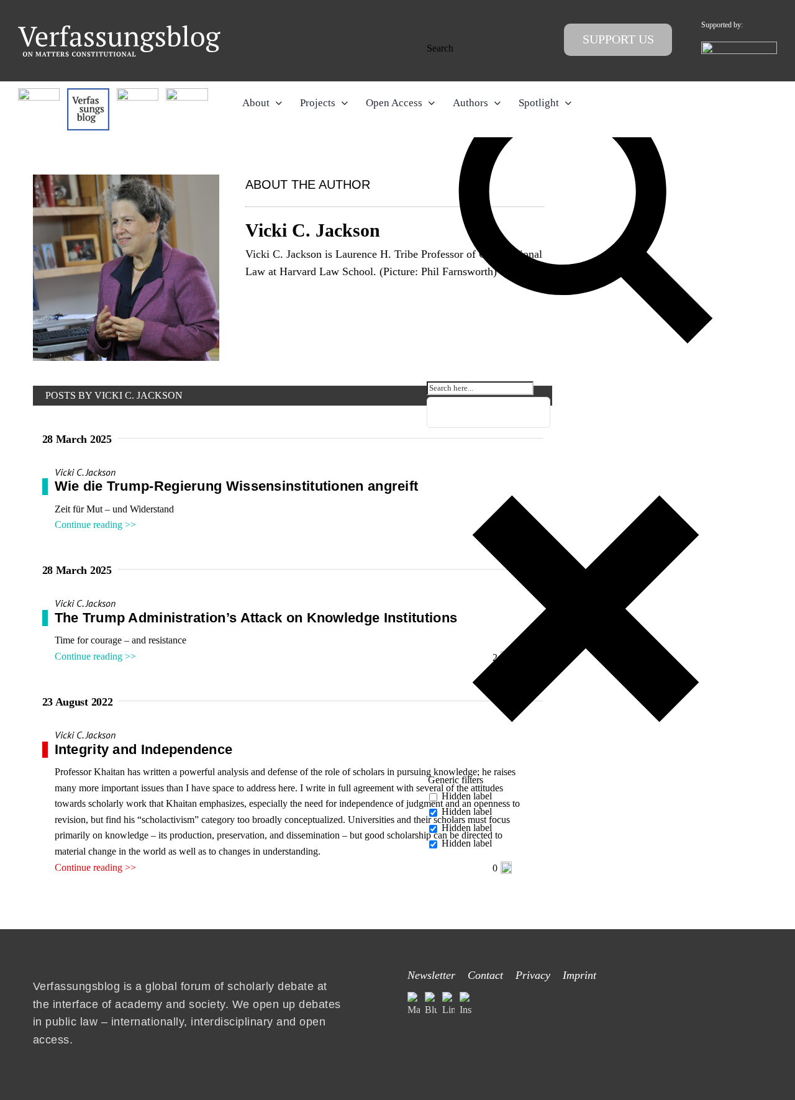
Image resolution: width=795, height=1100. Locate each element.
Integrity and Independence (144, 749)
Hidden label (467, 796)
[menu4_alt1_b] (39, 93)
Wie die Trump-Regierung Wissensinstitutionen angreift (237, 486)
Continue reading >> (95, 524)
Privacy (533, 975)
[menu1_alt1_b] (88, 93)
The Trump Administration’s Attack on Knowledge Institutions (256, 617)
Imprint (579, 975)
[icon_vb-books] (186, 93)
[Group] (119, 30)
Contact (485, 975)
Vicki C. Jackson (85, 472)
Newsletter (431, 975)
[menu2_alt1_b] (137, 93)
